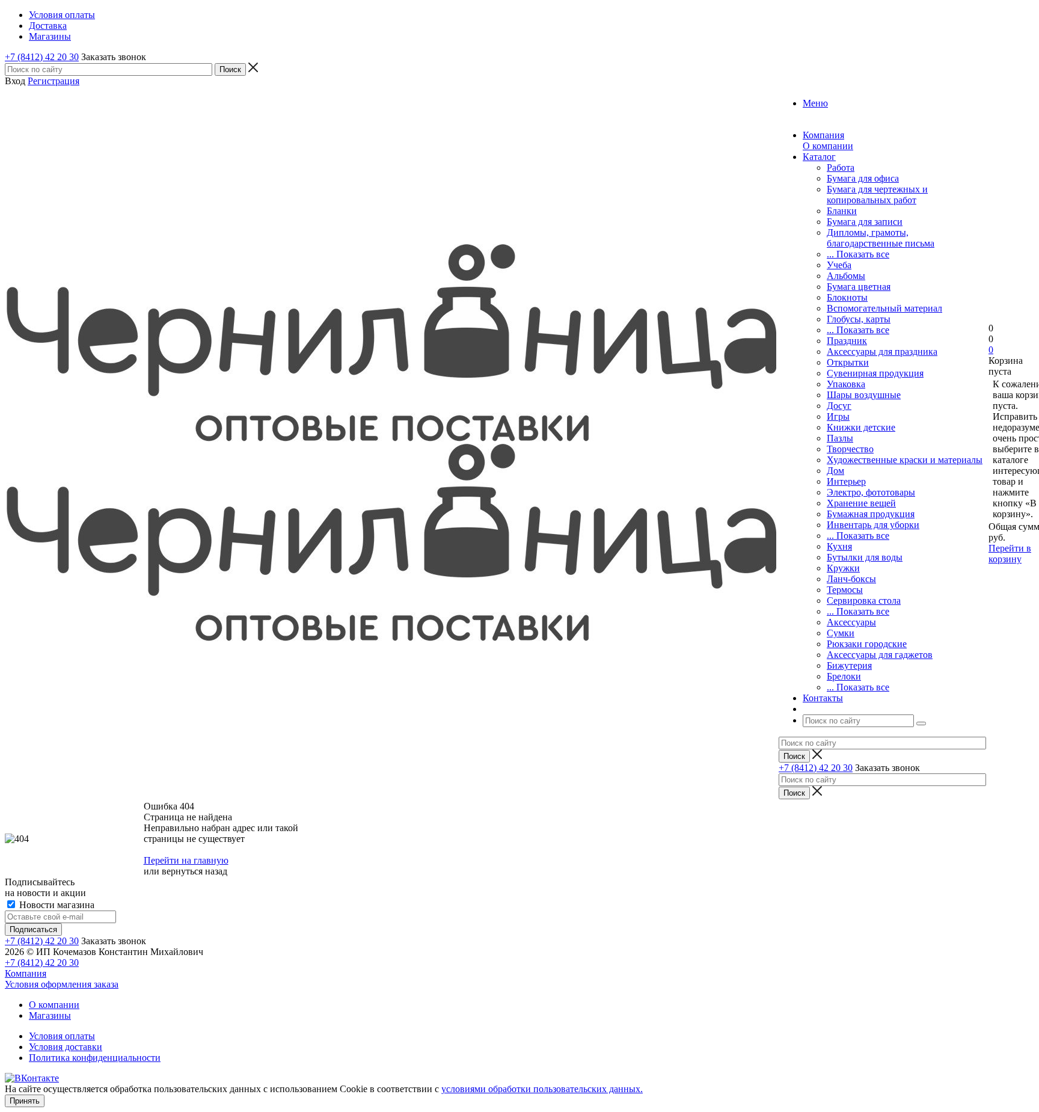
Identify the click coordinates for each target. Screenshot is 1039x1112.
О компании (828, 146)
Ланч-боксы (851, 579)
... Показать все (858, 254)
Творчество (850, 449)
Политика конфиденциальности (95, 1057)
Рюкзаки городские (867, 644)
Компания (25, 973)
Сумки (840, 633)
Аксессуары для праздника (882, 351)
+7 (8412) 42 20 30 (42, 57)
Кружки (843, 568)
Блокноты (847, 297)
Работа (840, 167)
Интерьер (846, 481)
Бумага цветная (858, 286)
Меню (815, 103)
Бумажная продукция (871, 514)
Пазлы (840, 438)
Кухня (839, 546)
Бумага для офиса (863, 178)
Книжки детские (861, 427)
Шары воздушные (864, 395)
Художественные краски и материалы (904, 460)
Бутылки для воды (865, 557)
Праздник (847, 341)
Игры (838, 416)
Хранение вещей (861, 503)
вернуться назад (194, 871)
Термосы (845, 590)
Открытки (848, 362)
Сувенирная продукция (875, 373)
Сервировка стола (864, 600)
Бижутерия (849, 665)
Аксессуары (851, 622)
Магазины (50, 1015)
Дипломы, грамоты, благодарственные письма (880, 237)
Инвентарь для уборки (873, 525)
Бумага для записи (865, 222)
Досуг (839, 406)
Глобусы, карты (858, 319)
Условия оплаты (62, 1036)
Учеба (839, 265)
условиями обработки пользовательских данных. (542, 1089)
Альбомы (846, 276)
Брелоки (844, 676)
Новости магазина (55, 905)
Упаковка (846, 384)
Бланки (842, 211)
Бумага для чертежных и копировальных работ (877, 194)
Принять (25, 1100)
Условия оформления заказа (61, 984)
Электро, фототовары (871, 492)
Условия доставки (65, 1047)
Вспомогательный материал (884, 308)
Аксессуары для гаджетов (880, 655)
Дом (835, 470)
